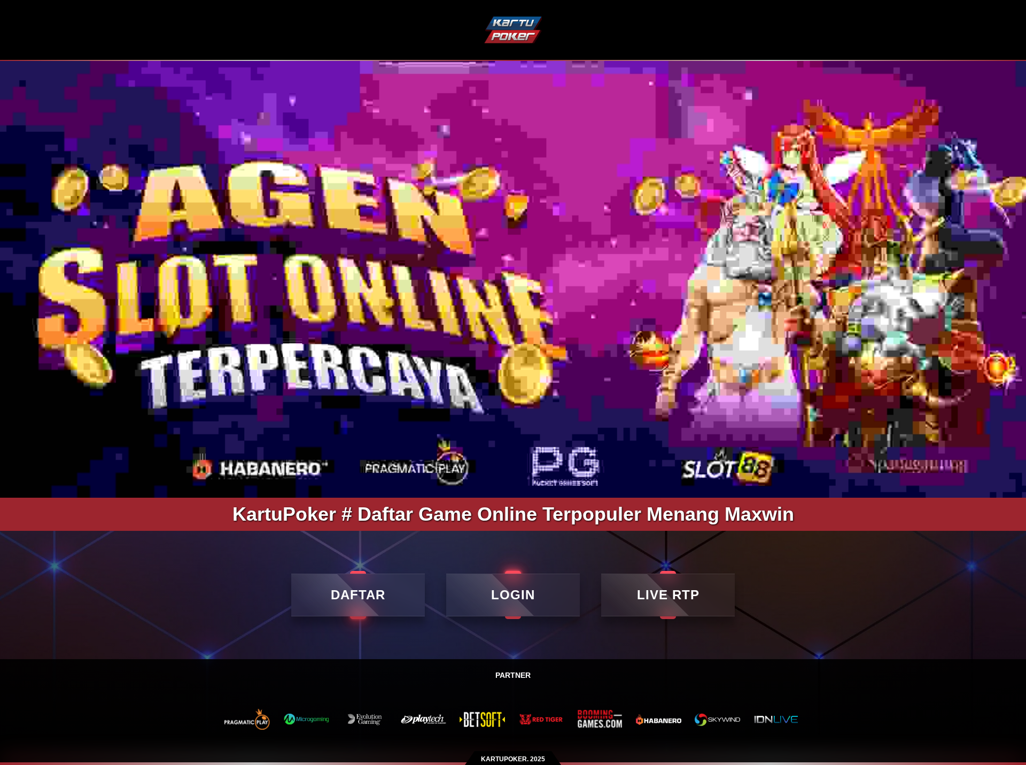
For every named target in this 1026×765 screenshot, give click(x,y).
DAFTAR (358, 595)
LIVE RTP (668, 595)
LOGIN (513, 595)
